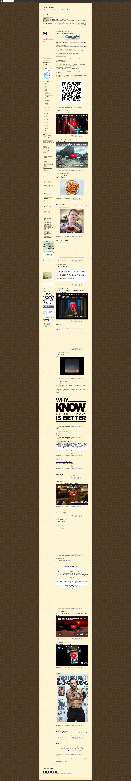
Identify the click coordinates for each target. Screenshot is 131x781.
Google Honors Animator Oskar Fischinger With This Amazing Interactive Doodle (71, 274)
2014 (45, 115)
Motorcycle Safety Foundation (48, 140)
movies (65, 438)
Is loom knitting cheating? (61, 513)
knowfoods (80, 427)
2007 (45, 125)
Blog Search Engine (46, 148)
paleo (57, 428)
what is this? (50, 255)
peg (52, 17)
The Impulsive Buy (47, 224)
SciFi (68, 438)
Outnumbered (71, 453)
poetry (65, 755)
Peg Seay (46, 309)
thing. (65, 268)
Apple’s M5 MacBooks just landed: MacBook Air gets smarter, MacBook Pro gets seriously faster (48, 189)
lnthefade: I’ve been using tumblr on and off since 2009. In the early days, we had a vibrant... (49, 214)
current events (60, 755)
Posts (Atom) (63, 761)
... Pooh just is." (45, 327)
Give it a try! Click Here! (61, 395)
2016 (45, 112)
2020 (45, 89)
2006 (45, 126)
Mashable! (46, 200)
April (46, 106)
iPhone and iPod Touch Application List (48, 186)
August (46, 101)
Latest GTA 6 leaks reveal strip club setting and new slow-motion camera (48, 203)
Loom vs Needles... (61, 512)
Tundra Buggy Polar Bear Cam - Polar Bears (65, 463)
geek (62, 438)
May (46, 104)
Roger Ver (82, 50)
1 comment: (67, 477)
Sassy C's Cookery (47, 218)
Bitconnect (69, 71)
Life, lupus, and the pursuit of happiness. (48, 194)
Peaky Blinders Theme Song (63, 644)
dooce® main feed (47, 171)
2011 (45, 119)
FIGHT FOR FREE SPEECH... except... (67, 442)
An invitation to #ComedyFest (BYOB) (48, 233)
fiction (59, 438)
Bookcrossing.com (46, 147)
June (46, 103)
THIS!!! (58, 326)
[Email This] (73, 107)
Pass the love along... (61, 204)
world (68, 755)
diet (66, 427)
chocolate (63, 427)
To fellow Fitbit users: (62, 731)
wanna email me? (46, 60)
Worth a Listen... (60, 355)
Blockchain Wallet (59, 67)
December (47, 93)
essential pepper (47, 176)
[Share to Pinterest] (81, 107)
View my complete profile (48, 27)
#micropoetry (59, 743)
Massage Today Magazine (47, 137)
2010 (45, 120)
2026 (45, 83)
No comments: (67, 135)
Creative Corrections (48, 168)
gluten (71, 427)
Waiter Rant (46, 236)
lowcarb (84, 427)
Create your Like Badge (50, 317)
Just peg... (44, 133)
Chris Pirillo (46, 155)
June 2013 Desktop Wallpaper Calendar (49, 178)
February (46, 109)
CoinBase (58, 65)
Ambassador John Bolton (71, 450)
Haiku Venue (48, 7)
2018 (45, 90)
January (46, 110)
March (46, 107)
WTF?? (58, 433)
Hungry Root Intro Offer (61, 177)
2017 (45, 92)
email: (44, 252)
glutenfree (75, 427)
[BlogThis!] (75, 107)
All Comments (47, 285)
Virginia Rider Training (47, 138)
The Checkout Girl (47, 222)
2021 (45, 87)
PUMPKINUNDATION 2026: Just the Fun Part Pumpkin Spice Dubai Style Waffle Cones (48, 227)
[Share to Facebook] (79, 107)
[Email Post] (71, 107)
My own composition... (62, 266)
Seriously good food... (62, 176)
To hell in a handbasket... (63, 240)
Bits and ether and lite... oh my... (65, 33)
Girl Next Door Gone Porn (47, 141)
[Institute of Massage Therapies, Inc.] (45, 314)
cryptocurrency (74, 42)
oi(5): (45, 169)
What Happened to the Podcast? (48, 157)
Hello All (45, 219)
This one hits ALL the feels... (64, 113)
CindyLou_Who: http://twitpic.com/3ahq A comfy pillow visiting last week (48, 164)
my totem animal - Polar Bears (64, 462)
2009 (45, 122)
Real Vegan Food (47, 206)
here (68, 732)
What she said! (60, 474)
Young (57, 356)
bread (59, 427)
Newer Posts (58, 758)
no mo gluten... (60, 384)
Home (72, 758)
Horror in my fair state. (60, 242)
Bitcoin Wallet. (68, 67)
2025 (45, 84)
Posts (45, 282)
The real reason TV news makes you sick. (64, 525)
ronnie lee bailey (47, 211)
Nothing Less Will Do (47, 237)
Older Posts (86, 758)
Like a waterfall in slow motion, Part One (48, 173)
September (47, 100)
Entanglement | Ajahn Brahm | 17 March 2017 (68, 483)
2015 (45, 113)
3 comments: (67, 107)
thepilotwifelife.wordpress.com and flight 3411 (65, 475)
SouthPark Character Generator (48, 142)
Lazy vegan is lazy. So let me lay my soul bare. (49, 208)
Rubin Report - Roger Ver (61, 56)
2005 (45, 128)
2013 (45, 116)
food (69, 427)
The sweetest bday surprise (48, 182)
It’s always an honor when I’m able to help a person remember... (48, 197)
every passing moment (48, 181)
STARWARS (72, 438)
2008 (45, 123)
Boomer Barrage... (61, 521)
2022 (45, 86)
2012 (45, 117)
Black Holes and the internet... (64, 561)
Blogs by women (46, 143)
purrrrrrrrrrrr (59, 673)
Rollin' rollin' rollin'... (61, 141)
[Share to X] (77, 107)
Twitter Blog (46, 231)
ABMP (44, 134)
